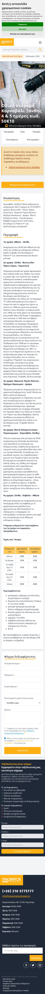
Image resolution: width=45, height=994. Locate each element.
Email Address (11, 686)
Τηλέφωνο (9, 675)
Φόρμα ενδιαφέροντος (22, 184)
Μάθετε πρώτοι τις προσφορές (19, 945)
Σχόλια (7, 709)
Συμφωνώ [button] (22, 24)
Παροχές (36, 131)
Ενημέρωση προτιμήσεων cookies (16, 990)
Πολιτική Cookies (9, 986)
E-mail (4, 840)
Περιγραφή (9, 131)
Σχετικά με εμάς (9, 979)
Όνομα (4, 823)
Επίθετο (5, 832)
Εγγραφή (36, 958)
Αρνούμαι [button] (22, 29)
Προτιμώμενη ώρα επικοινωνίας (18, 698)
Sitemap (6, 988)
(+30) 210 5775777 (18, 891)
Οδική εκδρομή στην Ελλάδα (25, 125)
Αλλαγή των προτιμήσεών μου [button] (22, 34)
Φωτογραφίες (33, 139)
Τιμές (22, 131)
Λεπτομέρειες (12, 139)
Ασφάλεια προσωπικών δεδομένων (16, 983)
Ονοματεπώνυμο (12, 663)
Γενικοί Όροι (7, 981)
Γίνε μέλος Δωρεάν (22, 851)
